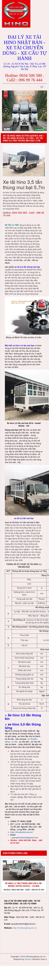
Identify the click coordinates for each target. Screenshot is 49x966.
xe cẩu (14, 741)
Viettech (28, 959)
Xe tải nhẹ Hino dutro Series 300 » (23, 135)
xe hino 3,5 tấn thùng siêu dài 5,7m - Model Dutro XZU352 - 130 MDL (24, 884)
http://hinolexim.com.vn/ (21, 832)
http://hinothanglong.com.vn (25, 927)
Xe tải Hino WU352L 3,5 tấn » (19, 138)
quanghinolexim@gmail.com (25, 837)
